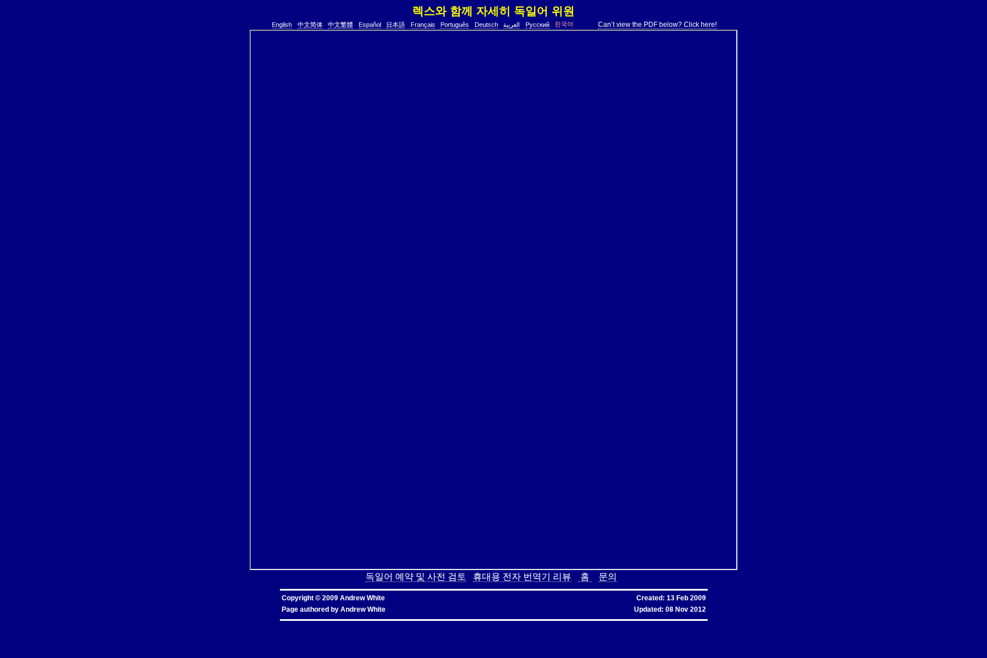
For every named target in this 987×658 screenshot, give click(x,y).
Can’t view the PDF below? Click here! (657, 25)
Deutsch (486, 24)
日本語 (395, 24)
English (282, 24)
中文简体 (310, 24)
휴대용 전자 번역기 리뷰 (522, 576)
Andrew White (363, 609)
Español (370, 24)
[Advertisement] (213, 190)
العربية (511, 24)
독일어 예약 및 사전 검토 (416, 576)
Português (454, 24)
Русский (537, 24)
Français (423, 24)
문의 (608, 576)
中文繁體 (340, 24)
